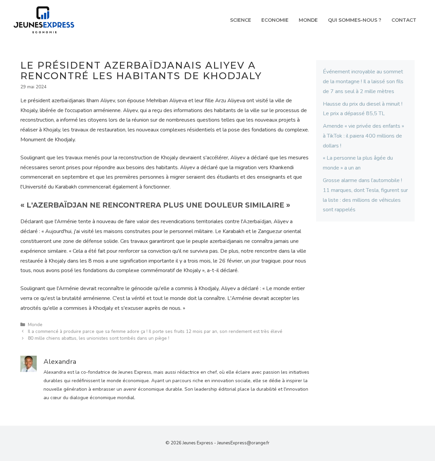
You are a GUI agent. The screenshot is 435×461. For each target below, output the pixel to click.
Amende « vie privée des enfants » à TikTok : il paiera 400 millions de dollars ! (363, 135)
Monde (308, 20)
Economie (275, 20)
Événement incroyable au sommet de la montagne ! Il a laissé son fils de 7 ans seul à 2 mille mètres (363, 81)
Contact (404, 20)
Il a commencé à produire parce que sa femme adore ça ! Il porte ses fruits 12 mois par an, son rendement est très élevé (155, 331)
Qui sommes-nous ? (354, 20)
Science (240, 20)
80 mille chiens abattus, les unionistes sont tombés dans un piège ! (98, 338)
